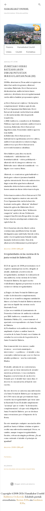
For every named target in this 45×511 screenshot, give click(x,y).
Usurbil (19, 52)
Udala (8, 52)
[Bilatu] (39, 4)
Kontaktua (30, 52)
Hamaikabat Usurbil (16, 9)
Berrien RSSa (22, 500)
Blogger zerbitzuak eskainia (24, 484)
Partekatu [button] (7, 457)
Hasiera (9, 47)
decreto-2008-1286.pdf (13, 249)
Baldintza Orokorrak (14, 496)
